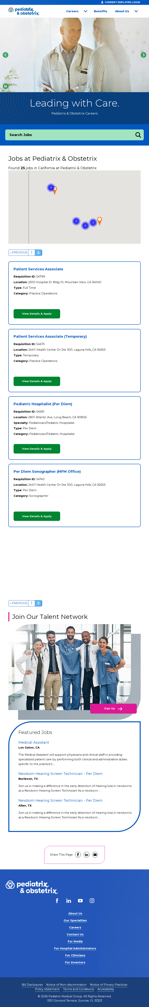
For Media (75, 941)
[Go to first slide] (143, 55)
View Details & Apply (37, 313)
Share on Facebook (78, 855)
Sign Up (110, 708)
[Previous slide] (5, 55)
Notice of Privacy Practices (108, 984)
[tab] (72, 87)
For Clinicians (75, 955)
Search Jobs (21, 135)
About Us (122, 11)
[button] (85, 225)
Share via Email (95, 855)
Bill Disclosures (32, 984)
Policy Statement (47, 989)
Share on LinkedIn (86, 855)
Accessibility (105, 989)
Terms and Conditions (78, 989)
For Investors (75, 962)
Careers (72, 11)
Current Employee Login (122, 2)
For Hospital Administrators (75, 948)
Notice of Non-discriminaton (66, 984)
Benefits (100, 11)
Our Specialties (75, 920)
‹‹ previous (18, 252)
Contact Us (75, 934)
